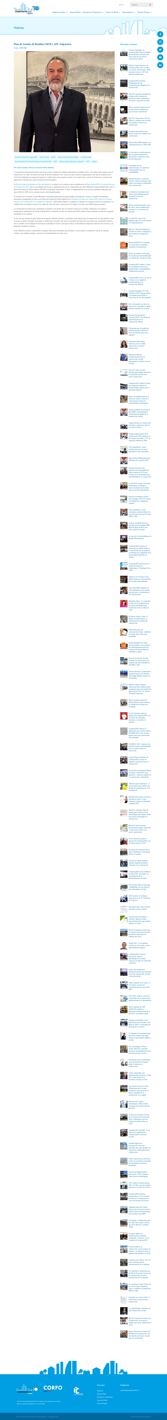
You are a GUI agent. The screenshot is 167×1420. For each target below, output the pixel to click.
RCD (87, 161)
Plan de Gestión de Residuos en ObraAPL (72, 161)
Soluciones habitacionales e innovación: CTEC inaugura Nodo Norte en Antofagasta (138, 1174)
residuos (94, 161)
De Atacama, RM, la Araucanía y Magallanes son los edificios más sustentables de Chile (139, 887)
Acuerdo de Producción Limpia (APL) (26, 157)
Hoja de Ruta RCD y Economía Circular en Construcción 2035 (33, 161)
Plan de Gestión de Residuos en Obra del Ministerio (34, 184)
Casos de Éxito (102, 1400)
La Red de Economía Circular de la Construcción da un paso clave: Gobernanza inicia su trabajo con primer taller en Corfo (139, 1119)
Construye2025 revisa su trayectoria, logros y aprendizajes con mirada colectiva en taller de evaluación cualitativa (140, 958)
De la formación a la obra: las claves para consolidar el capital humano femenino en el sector (140, 306)
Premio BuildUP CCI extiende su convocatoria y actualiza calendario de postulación (139, 245)
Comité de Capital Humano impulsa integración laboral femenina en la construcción (138, 863)
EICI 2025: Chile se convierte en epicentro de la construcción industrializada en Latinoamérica (140, 998)
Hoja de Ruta (75, 12)
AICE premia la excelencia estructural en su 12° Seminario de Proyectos (139, 898)
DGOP (53, 157)
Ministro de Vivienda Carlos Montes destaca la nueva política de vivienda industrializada (140, 579)
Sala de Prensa (102, 1403)
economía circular (86, 157)
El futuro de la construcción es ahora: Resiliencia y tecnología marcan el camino (139, 852)
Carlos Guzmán (44, 157)
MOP (55, 161)
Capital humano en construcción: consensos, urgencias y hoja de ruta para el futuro (140, 425)
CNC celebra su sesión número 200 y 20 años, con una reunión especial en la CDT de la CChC (139, 1185)
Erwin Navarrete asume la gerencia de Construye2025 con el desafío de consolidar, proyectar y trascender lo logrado (139, 717)
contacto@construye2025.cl (129, 1390)
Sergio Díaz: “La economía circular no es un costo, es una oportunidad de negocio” (139, 945)
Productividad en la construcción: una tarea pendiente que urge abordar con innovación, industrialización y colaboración (139, 1147)
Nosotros (100, 1391)
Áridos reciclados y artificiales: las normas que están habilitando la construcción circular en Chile (140, 256)
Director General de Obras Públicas (68, 157)
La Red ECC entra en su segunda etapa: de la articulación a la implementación (140, 220)
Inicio (121, 5)
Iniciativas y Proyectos (105, 1397)
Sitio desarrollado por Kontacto (141, 1417)
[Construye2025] (26, 7)
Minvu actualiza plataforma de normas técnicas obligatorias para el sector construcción (139, 109)
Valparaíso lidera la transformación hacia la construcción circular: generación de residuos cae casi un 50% (139, 359)
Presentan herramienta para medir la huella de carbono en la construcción (140, 134)
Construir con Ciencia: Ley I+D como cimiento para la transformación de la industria (140, 1262)
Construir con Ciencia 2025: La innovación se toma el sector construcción (139, 1299)
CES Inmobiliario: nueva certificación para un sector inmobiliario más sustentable (138, 449)
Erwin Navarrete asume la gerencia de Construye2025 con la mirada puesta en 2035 (139, 841)
